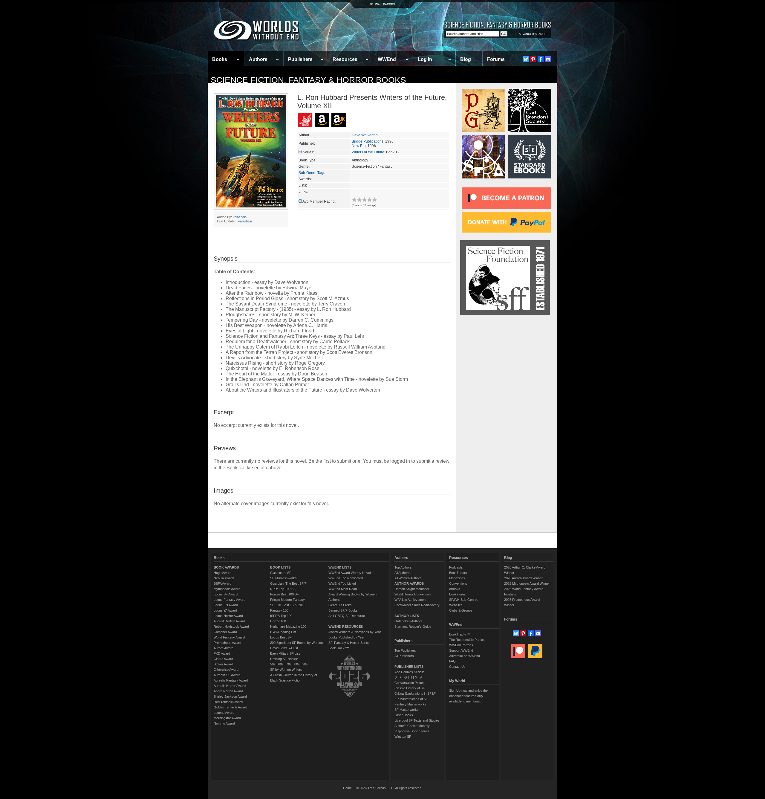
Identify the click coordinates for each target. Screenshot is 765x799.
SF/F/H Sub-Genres (463, 599)
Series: (308, 152)
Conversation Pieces (409, 683)
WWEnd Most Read (342, 589)
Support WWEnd (461, 650)
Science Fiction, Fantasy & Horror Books (308, 80)
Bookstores (457, 594)
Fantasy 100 (279, 610)
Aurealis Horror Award (230, 686)
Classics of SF (280, 573)
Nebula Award (224, 578)
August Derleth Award (229, 621)
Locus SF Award (226, 594)
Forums (496, 59)
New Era (359, 146)
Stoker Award (223, 664)
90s (305, 664)
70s (289, 664)
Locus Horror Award (228, 616)
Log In (425, 59)
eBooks (454, 589)
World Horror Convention (412, 594)
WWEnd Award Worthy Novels (350, 573)
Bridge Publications (367, 141)
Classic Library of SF (409, 688)
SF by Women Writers (286, 669)
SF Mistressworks (283, 578)
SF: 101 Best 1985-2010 (287, 605)
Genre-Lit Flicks (340, 605)
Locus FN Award (226, 605)
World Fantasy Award (229, 637)
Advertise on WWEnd (464, 656)
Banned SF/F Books (343, 610)
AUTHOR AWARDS (409, 583)
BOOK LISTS (280, 567)
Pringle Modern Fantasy (287, 599)
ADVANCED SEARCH (533, 34)
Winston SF (402, 736)
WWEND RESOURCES (345, 626)
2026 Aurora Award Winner (523, 578)
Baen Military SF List (285, 653)
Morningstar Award (227, 718)
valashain (240, 217)
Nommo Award (224, 723)
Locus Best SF (281, 637)
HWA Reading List (283, 632)
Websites (456, 605)
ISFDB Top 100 (281, 616)
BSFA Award (222, 583)
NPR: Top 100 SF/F (284, 589)
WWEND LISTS (339, 567)
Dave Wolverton (365, 135)
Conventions (458, 583)
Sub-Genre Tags (312, 173)
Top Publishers (405, 650)
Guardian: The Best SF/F (288, 583)
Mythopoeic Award (227, 589)
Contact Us (457, 666)
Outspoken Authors (408, 621)
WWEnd (387, 59)
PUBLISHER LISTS (408, 666)
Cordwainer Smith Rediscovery (417, 605)
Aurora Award (223, 648)
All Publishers (404, 656)
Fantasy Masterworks (410, 704)
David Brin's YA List (284, 648)
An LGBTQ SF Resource (346, 616)
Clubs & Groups (460, 610)
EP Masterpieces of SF (411, 699)
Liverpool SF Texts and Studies (417, 720)
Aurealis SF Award (227, 675)
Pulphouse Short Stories (411, 731)
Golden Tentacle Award (230, 707)
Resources (345, 59)
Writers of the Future (368, 152)
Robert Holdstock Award (231, 626)
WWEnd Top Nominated (345, 578)
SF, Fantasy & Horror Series (349, 642)
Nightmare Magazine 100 (288, 626)
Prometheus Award (227, 642)
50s (273, 664)
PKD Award (222, 653)
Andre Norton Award (228, 691)
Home (347, 788)
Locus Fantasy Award (229, 599)
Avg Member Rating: (319, 201)
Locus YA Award (225, 610)
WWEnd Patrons (461, 645)
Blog (465, 59)
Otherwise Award (226, 669)
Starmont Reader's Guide (412, 626)
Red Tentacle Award (228, 702)
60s (281, 664)
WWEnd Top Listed (342, 583)
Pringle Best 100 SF (284, 594)
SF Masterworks (406, 709)
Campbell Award (225, 632)
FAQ (452, 661)
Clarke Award (223, 659)
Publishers (300, 59)
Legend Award (224, 712)
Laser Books (403, 715)
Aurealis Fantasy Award (231, 680)
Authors (258, 59)
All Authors (402, 573)
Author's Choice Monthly (412, 726)
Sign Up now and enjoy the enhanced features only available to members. (468, 696)
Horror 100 (278, 621)
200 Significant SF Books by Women (296, 642)
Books (219, 59)
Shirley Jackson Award (230, 696)
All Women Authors (408, 578)
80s (297, 664)
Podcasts (456, 567)
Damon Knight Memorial (411, 589)
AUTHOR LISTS (406, 616)
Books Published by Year (346, 637)
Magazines (457, 578)
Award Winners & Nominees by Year (354, 632)
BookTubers (458, 573)
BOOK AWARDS (226, 567)
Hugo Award (222, 573)
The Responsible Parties (467, 639)
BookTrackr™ (338, 648)
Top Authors (403, 567)
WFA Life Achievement (410, 599)
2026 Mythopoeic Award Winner (527, 583)
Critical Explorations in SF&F (415, 693)
